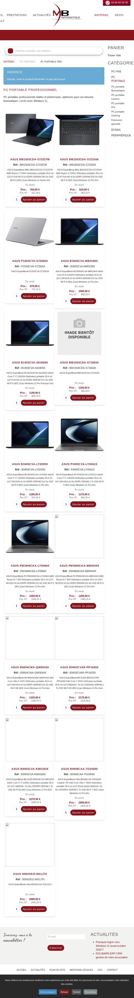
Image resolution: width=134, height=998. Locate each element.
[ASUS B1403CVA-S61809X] (30, 332)
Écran (116, 129)
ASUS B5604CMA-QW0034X (30, 667)
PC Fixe (116, 71)
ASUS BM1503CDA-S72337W (30, 159)
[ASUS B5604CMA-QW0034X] (30, 637)
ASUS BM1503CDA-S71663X (79, 362)
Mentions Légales (81, 970)
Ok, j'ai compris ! (47, 991)
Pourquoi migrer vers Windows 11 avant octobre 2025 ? (111, 946)
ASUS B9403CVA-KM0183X (30, 768)
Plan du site (57, 970)
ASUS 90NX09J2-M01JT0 (30, 873)
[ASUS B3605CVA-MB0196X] (79, 231)
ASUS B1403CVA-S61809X (30, 362)
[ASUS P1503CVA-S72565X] (30, 231)
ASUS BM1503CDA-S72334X (79, 159)
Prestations (17, 15)
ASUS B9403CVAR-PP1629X (79, 667)
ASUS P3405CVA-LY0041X (79, 464)
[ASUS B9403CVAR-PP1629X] (79, 637)
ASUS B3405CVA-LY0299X (30, 464)
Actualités (42, 15)
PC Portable (118, 79)
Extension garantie (116, 122)
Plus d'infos (90, 991)
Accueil (21, 970)
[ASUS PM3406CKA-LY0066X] (30, 536)
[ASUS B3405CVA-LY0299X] (30, 434)
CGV (100, 970)
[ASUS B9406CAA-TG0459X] (79, 739)
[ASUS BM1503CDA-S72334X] (79, 129)
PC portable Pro (117, 105)
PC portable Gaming (117, 113)
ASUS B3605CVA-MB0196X (79, 260)
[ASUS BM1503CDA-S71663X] (79, 332)
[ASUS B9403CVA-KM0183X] (30, 739)
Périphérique (121, 135)
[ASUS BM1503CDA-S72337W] (30, 129)
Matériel (101, 15)
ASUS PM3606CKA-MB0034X (79, 565)
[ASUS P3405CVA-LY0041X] (79, 434)
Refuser (64, 991)
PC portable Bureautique (118, 88)
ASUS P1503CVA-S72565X (30, 260)
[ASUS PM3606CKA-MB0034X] (79, 536)
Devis (119, 15)
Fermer (76, 991)
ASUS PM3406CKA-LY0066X (30, 565)
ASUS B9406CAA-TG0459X (79, 768)
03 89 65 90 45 (119, 2)
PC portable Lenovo (117, 97)
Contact (112, 970)
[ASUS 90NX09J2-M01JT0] (30, 844)
